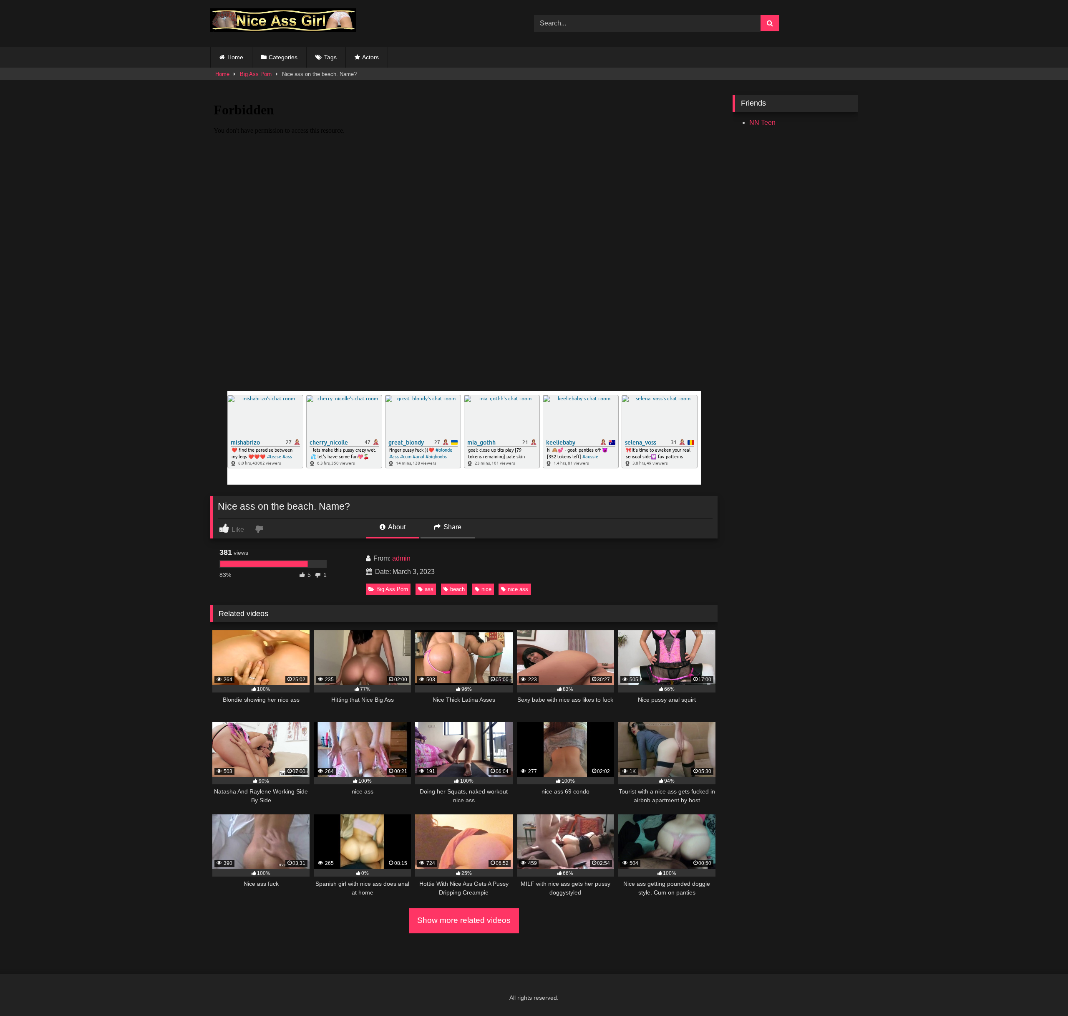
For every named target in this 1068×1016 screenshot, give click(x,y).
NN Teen (762, 122)
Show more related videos (464, 920)
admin (401, 558)
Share (451, 527)
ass (429, 589)
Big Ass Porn (256, 74)
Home (235, 57)
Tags (330, 57)
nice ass (518, 589)
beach (457, 589)
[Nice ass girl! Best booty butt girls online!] (283, 21)
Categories (283, 57)
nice (486, 589)
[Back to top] (1042, 991)
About (396, 527)
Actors (370, 57)
